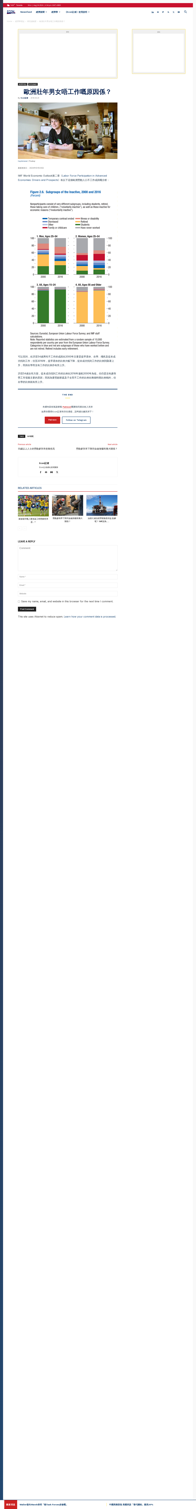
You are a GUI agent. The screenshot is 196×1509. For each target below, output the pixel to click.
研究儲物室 (31, 21)
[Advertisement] (71, 55)
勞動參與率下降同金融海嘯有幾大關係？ (96, 448)
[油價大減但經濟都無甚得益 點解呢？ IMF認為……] (101, 505)
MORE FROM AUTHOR (58, 487)
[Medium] (52, 472)
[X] (173, 12)
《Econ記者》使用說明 (76, 11)
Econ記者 (24, 98)
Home (9, 21)
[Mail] (158, 12)
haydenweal (22, 161)
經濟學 (54, 11)
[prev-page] (20, 528)
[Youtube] (178, 12)
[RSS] (168, 12)
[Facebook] (41, 472)
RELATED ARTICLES (30, 487)
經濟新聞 (40, 11)
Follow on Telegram (76, 420)
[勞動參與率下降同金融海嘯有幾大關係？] (67, 505)
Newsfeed (26, 11)
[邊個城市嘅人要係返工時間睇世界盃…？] (33, 505)
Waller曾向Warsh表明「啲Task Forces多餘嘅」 (44, 1504)
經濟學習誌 (19, 21)
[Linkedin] (152, 12)
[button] (185, 12)
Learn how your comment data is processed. (90, 616)
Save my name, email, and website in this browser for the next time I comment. (67, 601)
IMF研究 (30, 436)
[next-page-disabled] (25, 528)
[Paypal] (163, 12)
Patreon (67, 407)
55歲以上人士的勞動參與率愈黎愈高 (36, 448)
